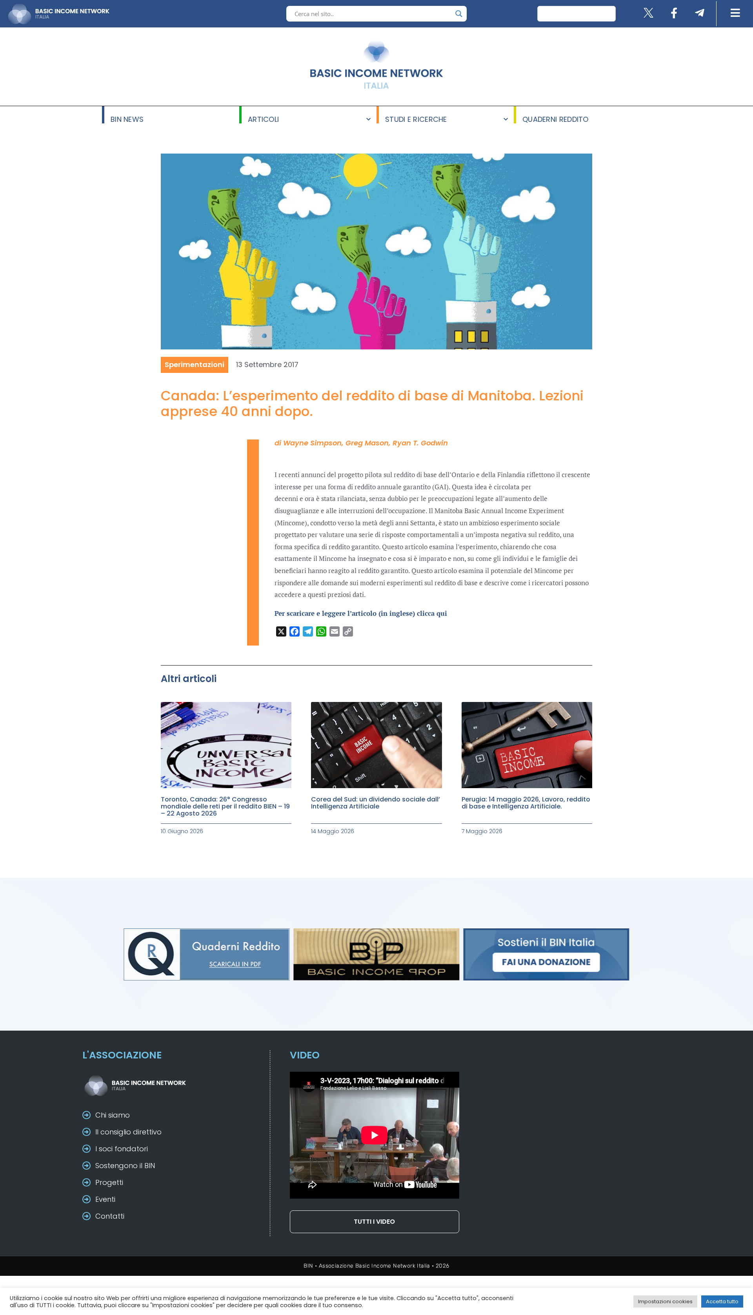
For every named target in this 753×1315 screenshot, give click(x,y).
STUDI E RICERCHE (416, 118)
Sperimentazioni (194, 364)
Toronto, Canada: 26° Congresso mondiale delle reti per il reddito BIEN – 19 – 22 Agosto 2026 (225, 806)
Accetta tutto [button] (722, 1301)
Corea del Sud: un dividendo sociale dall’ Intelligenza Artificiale (375, 803)
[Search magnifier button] (458, 13)
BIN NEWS (127, 118)
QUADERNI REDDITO (555, 118)
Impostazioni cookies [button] (665, 1301)
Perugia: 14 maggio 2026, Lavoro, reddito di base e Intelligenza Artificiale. (526, 803)
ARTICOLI (263, 118)
